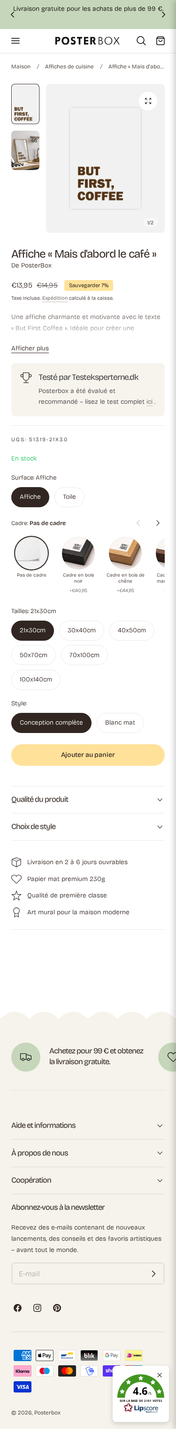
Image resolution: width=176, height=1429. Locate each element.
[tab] (25, 104)
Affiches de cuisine (69, 66)
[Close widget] (159, 1375)
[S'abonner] (153, 1273)
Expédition (55, 298)
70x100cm (84, 655)
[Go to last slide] (12, 14)
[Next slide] (163, 14)
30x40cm (82, 630)
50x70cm (33, 655)
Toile (69, 497)
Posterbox (47, 1412)
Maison (21, 66)
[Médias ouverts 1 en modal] (148, 101)
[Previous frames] (138, 523)
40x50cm (132, 630)
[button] (15, 40)
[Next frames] (158, 523)
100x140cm (36, 679)
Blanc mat (120, 722)
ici (149, 402)
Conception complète (51, 722)
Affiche (30, 497)
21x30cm (33, 630)
